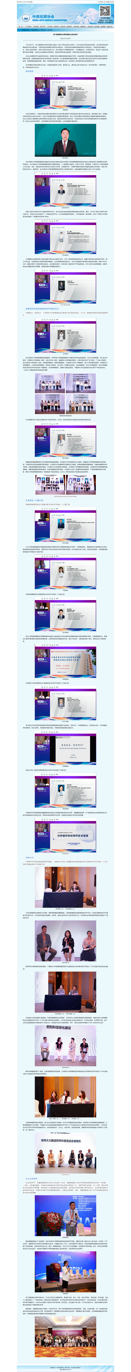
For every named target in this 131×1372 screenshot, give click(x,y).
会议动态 (49, 30)
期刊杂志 (76, 26)
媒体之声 (109, 26)
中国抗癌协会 (35, 30)
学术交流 (49, 26)
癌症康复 (69, 26)
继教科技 (83, 26)
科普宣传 (56, 26)
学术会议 (43, 30)
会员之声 (42, 26)
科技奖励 (90, 26)
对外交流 (62, 26)
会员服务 (103, 26)
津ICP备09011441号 (65, 1369)
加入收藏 (106, 2)
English (112, 2)
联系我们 (78, 1367)
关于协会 (28, 26)
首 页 (21, 26)
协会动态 (36, 26)
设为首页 (100, 2)
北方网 (73, 1367)
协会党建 (96, 26)
